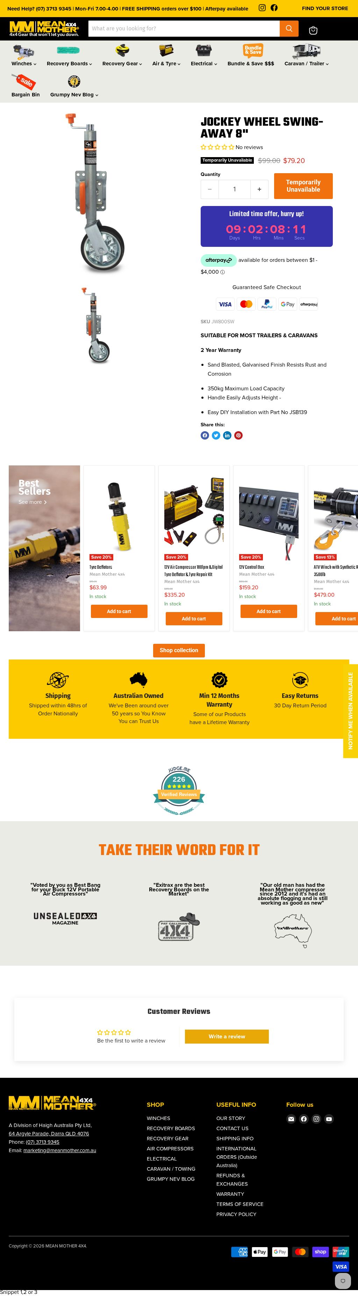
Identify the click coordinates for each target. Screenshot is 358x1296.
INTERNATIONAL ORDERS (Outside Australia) (236, 1157)
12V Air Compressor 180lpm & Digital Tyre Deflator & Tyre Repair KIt (193, 571)
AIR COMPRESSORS (170, 1149)
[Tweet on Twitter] (216, 435)
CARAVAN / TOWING (171, 1169)
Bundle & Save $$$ (251, 63)
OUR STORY (230, 1118)
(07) (31, 1142)
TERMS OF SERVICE (240, 1204)
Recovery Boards (68, 63)
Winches (23, 63)
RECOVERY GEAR (167, 1138)
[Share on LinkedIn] (227, 435)
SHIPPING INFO (234, 1138)
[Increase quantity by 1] (259, 189)
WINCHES (158, 1118)
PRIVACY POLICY (236, 1214)
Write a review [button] (227, 1036)
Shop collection (179, 650)
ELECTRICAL (162, 1159)
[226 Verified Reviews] (179, 819)
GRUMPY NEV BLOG (171, 1179)
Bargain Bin (26, 94)
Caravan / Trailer (305, 63)
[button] (218, 147)
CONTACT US (232, 1128)
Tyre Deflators (101, 568)
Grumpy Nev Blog (72, 94)
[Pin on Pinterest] (238, 435)
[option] (96, 193)
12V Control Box (251, 568)
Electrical (202, 63)
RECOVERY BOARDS (171, 1128)
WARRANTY (230, 1194)
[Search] (289, 29)
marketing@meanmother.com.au (59, 1150)
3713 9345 (47, 1142)
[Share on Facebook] (205, 435)
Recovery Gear (120, 63)
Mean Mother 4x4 (107, 574)
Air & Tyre (165, 63)
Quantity (210, 174)
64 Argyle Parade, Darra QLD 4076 (49, 1133)
